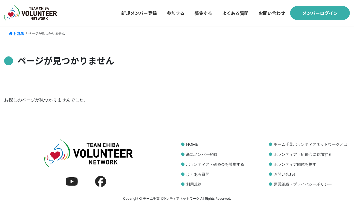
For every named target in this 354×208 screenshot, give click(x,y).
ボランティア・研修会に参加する (303, 154)
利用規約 (194, 184)
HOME (192, 144)
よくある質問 (197, 174)
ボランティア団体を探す (295, 164)
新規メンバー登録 (201, 154)
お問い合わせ (285, 174)
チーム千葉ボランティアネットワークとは (310, 144)
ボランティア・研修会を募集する (215, 164)
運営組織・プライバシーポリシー (303, 184)
